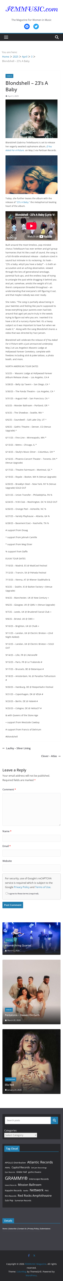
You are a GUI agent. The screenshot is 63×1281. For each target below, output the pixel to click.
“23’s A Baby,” (23, 202)
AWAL (7, 1167)
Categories (10, 1130)
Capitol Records (21, 1167)
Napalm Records (13, 1190)
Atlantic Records (40, 1162)
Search (54, 1120)
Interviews (10, 1079)
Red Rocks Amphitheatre (35, 1195)
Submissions (45, 1229)
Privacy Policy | (34, 1229)
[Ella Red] (31, 1031)
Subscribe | (13, 1229)
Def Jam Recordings (39, 1167)
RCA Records (10, 1196)
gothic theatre (34, 1172)
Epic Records (10, 1172)
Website (7, 861)
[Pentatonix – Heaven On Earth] (31, 961)
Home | (5, 1229)
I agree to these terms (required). (23, 893)
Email (6, 846)
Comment (9, 789)
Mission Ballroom (29, 1185)
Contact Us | (23, 1229)
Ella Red (9, 1084)
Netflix (25, 1190)
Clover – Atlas (49, 756)
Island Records (11, 1185)
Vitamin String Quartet (18, 945)
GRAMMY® (16, 1178)
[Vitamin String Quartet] (31, 924)
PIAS (47, 1190)
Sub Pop (9, 1200)
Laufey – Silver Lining (18, 748)
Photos (9, 940)
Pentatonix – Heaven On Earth (22, 1015)
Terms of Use (42, 887)
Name (6, 831)
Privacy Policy (22, 887)
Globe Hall (21, 1171)
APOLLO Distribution (15, 1162)
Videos (9, 76)
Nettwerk (36, 1190)
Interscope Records (39, 1179)
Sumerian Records (23, 1200)
